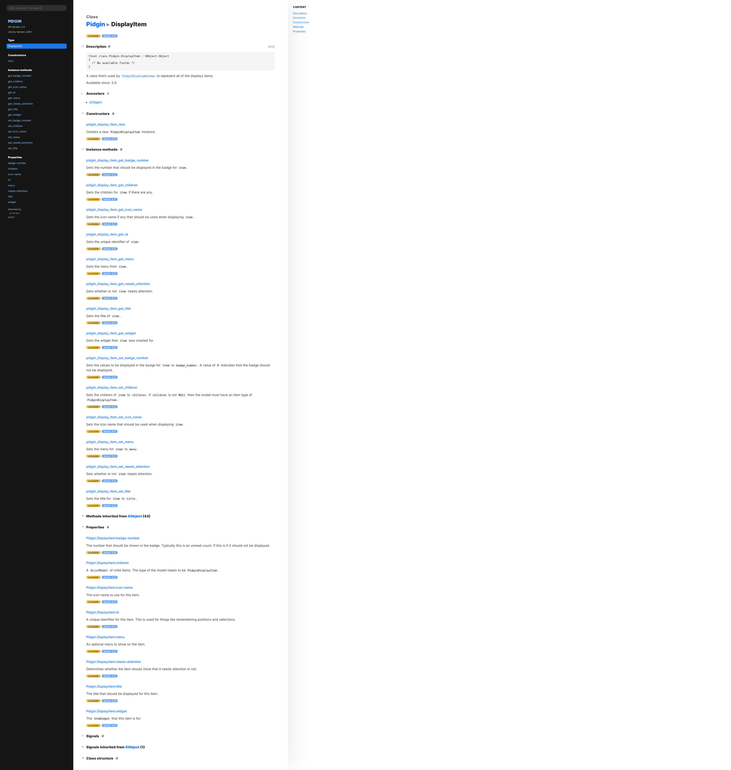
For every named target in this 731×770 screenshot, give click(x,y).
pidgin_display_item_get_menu (110, 259)
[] (83, 46)
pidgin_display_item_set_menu (109, 442)
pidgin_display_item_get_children (112, 185)
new (10, 60)
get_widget (14, 114)
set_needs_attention (20, 142)
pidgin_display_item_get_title (108, 308)
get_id (11, 92)
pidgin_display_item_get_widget (111, 333)
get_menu (14, 97)
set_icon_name (17, 131)
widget (12, 202)
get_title (13, 109)
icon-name (14, 174)
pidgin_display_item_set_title (108, 491)
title (10, 196)
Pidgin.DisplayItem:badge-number (113, 538)
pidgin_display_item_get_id (107, 234)
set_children (15, 125)
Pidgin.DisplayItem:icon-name (109, 587)
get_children (15, 81)
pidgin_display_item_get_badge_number (117, 160)
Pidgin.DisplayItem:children (107, 563)
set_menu (14, 137)
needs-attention (18, 190)
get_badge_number (19, 75)
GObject (95, 102)
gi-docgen (15, 213)
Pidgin (15, 21)
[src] (271, 46)
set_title (13, 148)
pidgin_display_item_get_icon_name (114, 210)
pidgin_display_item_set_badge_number (117, 358)
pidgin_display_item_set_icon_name (114, 417)
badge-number (17, 163)
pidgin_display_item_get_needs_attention (118, 284)
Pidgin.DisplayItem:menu (105, 637)
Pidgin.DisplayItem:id (102, 612)
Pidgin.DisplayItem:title (104, 686)
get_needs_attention (20, 103)
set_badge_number (19, 120)
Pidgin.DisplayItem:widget (106, 711)
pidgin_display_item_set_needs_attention (118, 467)
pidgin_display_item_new (105, 124)
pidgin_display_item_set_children (111, 387)
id (9, 179)
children (13, 168)
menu (11, 185)
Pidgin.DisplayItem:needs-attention (113, 662)
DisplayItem (15, 46)
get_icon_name (17, 86)
